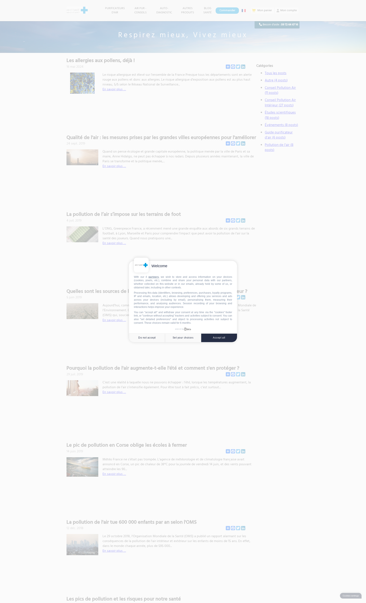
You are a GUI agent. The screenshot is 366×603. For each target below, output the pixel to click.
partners (153, 276)
